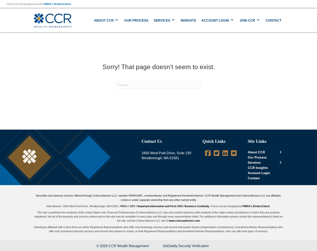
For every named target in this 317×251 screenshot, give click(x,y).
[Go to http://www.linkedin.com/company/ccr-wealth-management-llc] (225, 153)
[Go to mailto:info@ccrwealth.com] (234, 153)
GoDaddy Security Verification (186, 246)
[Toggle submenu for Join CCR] (258, 19)
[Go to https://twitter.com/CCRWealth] (216, 153)
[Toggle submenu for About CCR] (116, 19)
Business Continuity (197, 206)
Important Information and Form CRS (160, 206)
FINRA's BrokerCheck (57, 4)
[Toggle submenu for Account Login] (232, 19)
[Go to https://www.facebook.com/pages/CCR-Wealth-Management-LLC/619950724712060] (208, 153)
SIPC (133, 206)
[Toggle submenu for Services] (173, 19)
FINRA (124, 206)
